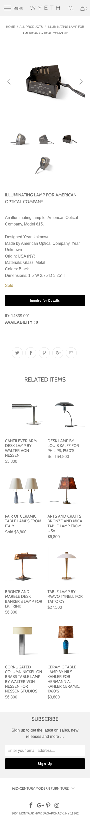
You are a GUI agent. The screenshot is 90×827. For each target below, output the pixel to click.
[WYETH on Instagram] (57, 805)
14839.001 (20, 316)
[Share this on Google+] (57, 352)
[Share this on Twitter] (17, 352)
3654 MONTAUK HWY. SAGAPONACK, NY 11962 (45, 813)
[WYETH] (45, 8)
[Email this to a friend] (71, 352)
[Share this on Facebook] (30, 352)
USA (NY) (26, 256)
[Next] (80, 82)
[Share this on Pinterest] (44, 352)
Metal (40, 262)
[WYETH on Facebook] (31, 805)
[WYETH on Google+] (40, 805)
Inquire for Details (45, 300)
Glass (28, 262)
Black (24, 269)
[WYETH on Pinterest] (48, 805)
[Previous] (10, 82)
